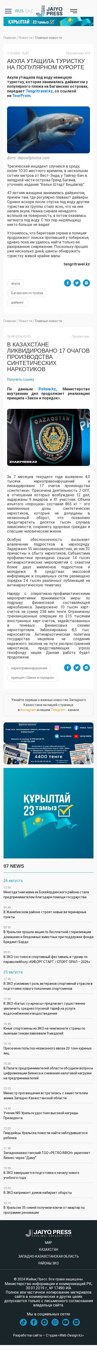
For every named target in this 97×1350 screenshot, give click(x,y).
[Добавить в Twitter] (77, 283)
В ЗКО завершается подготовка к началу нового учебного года (41, 1173)
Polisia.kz (47, 389)
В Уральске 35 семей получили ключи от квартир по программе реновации (44, 1207)
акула (15, 283)
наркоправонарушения (29, 668)
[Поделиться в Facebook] (67, 283)
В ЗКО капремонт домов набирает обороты (38, 1190)
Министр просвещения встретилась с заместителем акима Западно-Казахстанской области (46, 1093)
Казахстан (48, 1249)
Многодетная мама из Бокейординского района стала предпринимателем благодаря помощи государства (46, 892)
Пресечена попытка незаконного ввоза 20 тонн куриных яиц (48, 1048)
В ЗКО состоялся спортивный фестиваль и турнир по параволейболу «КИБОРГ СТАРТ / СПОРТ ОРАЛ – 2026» (47, 957)
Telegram (58, 710)
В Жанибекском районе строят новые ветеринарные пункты (45, 912)
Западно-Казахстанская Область (48, 1256)
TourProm (21, 95)
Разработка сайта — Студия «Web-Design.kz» (48, 1335)
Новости (25, 38)
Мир (48, 1243)
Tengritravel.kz (39, 91)
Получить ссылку (20, 379)
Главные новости (48, 38)
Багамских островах (27, 293)
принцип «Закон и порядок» (32, 678)
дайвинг (17, 302)
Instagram (28, 710)
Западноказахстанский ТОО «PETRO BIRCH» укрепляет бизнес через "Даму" (47, 1153)
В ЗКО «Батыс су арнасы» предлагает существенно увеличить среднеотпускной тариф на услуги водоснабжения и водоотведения (44, 1006)
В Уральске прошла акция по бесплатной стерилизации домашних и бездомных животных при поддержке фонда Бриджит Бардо (48, 935)
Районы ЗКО (48, 1263)
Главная (10, 38)
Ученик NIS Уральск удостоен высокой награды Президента (41, 1113)
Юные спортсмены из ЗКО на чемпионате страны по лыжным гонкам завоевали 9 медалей (44, 1028)
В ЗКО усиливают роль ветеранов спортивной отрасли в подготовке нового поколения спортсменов (48, 983)
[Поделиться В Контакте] (86, 283)
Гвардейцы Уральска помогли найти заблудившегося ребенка (46, 1133)
